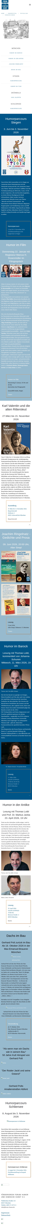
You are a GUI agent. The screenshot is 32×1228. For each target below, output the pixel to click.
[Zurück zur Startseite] (5, 4)
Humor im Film (16, 86)
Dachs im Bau (16, 69)
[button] (30, 4)
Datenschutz (5, 1215)
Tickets (10, 394)
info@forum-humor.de (8, 1207)
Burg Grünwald (12, 519)
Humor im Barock (16, 53)
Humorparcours (16, 80)
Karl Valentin (16, 97)
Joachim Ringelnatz (16, 64)
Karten (10, 790)
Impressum (5, 1213)
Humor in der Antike (16, 58)
